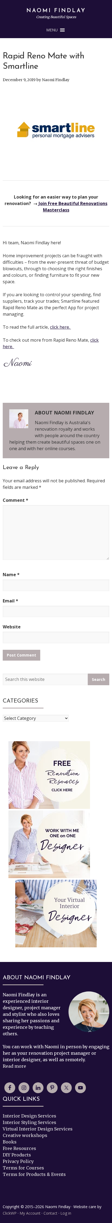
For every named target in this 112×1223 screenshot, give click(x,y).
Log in (65, 1213)
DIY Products (17, 1155)
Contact (50, 1213)
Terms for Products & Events (34, 1174)
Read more (14, 1066)
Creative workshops (25, 1135)
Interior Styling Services (29, 1122)
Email (10, 601)
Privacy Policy (18, 1161)
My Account (30, 1213)
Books (10, 1142)
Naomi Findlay (56, 11)
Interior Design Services (29, 1116)
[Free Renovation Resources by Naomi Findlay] (49, 775)
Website (12, 627)
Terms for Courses (23, 1168)
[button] (52, 30)
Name (11, 575)
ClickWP (10, 1213)
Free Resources (19, 1148)
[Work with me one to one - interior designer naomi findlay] (49, 844)
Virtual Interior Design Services (38, 1129)
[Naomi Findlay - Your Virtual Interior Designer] (56, 914)
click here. (60, 327)
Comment (15, 500)
